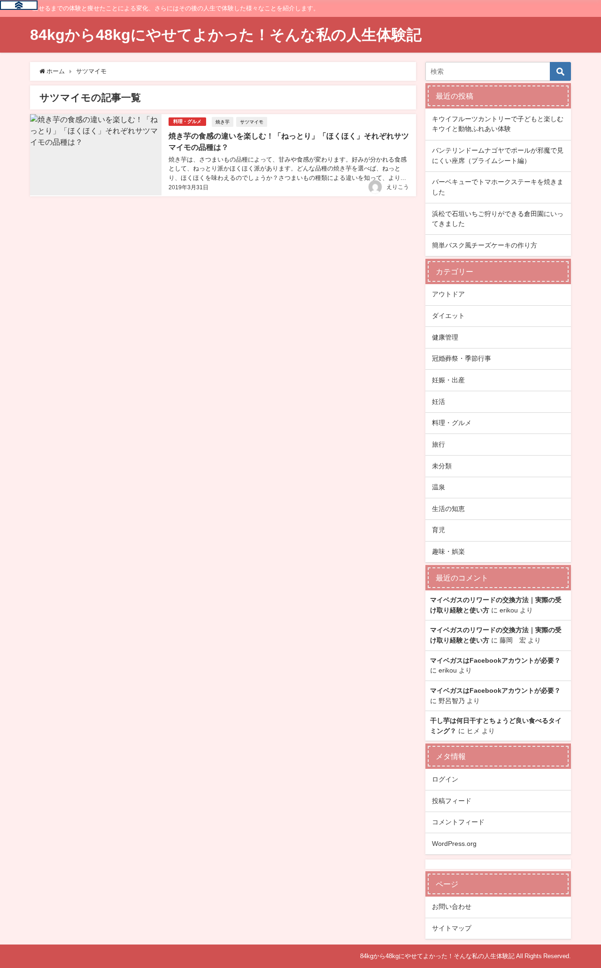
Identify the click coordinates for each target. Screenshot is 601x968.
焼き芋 (223, 121)
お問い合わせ (451, 906)
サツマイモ (251, 121)
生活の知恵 (448, 508)
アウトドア (448, 294)
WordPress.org (454, 843)
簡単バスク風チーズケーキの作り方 (484, 245)
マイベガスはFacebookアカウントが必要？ (495, 660)
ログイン (445, 779)
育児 (438, 530)
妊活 (438, 401)
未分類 (442, 466)
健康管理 (445, 337)
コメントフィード (458, 822)
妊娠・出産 (448, 380)
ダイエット (448, 315)
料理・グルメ (187, 121)
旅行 (438, 444)
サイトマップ (451, 928)
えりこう (397, 187)
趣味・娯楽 (448, 551)
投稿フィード (451, 801)
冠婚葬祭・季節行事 (461, 358)
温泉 (438, 487)
